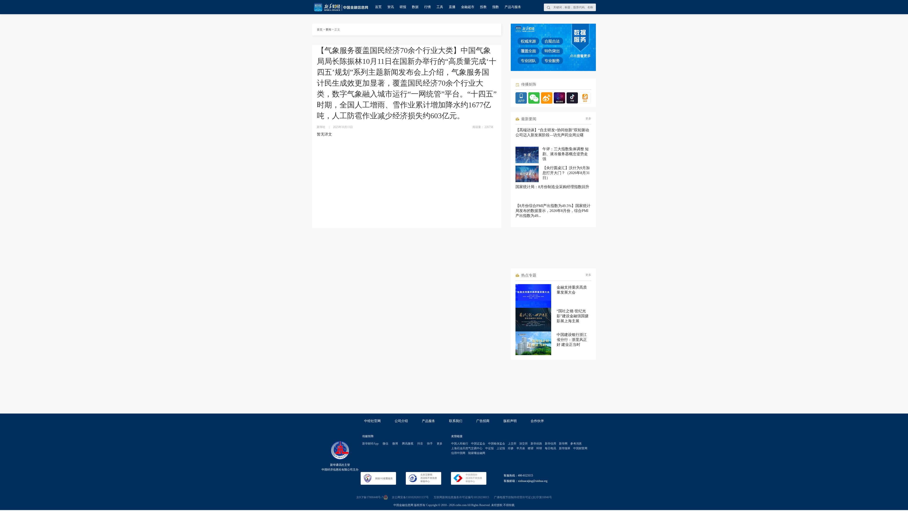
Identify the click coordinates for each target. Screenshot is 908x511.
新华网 (563, 443)
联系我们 (455, 421)
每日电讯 (550, 448)
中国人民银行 (459, 443)
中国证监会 (478, 443)
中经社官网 (372, 421)
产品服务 (428, 421)
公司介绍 (401, 421)
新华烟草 (564, 448)
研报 (403, 7)
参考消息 (576, 443)
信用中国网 (458, 453)
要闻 (328, 29)
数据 (415, 7)
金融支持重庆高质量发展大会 (572, 289)
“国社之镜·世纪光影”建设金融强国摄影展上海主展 (573, 316)
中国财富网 (580, 448)
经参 (511, 448)
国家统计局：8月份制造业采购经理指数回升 (552, 187)
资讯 (390, 7)
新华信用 (550, 443)
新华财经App (370, 443)
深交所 (523, 443)
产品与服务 (513, 7)
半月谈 (520, 448)
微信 (385, 443)
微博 (395, 443)
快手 (430, 443)
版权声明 (510, 421)
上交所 (512, 443)
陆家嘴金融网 (476, 453)
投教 (483, 7)
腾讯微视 (407, 443)
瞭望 (530, 448)
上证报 (501, 448)
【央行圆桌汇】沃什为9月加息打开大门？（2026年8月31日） (566, 173)
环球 (539, 448)
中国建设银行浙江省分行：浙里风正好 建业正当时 (572, 340)
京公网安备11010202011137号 (410, 497)
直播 (452, 7)
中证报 (489, 448)
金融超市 (467, 7)
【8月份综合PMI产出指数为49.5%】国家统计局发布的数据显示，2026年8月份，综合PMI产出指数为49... (552, 211)
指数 (495, 7)
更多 (588, 118)
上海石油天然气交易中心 (466, 448)
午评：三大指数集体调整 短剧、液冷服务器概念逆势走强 (565, 154)
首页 (378, 7)
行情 (427, 7)
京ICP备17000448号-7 (369, 497)
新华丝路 (536, 443)
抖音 (420, 443)
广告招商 (482, 421)
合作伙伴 (537, 421)
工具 (440, 7)
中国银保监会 (496, 443)
